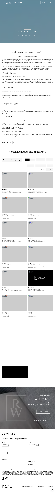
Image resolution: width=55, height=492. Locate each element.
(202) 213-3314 (6, 444)
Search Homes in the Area (26, 323)
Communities (30, 462)
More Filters (50, 165)
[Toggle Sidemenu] (50, 2)
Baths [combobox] (29, 165)
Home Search (30, 464)
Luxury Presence (29, 486)
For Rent (32, 159)
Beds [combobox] (48, 159)
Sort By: (43, 169)
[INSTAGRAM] (6, 453)
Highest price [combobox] (49, 169)
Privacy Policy (50, 486)
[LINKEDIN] (9, 453)
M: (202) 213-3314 (46, 420)
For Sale (27, 159)
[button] (43, 412)
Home (29, 459)
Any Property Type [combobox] (39, 165)
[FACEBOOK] (3, 453)
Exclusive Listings (31, 461)
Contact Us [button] (44, 2)
